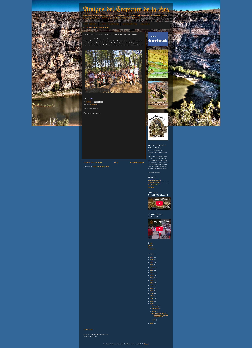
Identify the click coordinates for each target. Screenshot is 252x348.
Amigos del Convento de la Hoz (126, 9)
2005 (152, 304)
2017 (152, 272)
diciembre (155, 306)
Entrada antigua (137, 162)
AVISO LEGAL (145, 24)
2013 (152, 283)
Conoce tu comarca (154, 182)
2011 (152, 288)
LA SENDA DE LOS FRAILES (109, 24)
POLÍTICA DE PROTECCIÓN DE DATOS (96, 27)
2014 (152, 280)
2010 (152, 291)
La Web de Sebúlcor (154, 180)
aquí (91, 98)
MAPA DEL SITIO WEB (129, 24)
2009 (152, 293)
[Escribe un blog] (97, 102)
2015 (152, 278)
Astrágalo (151, 187)
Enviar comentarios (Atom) (101, 166)
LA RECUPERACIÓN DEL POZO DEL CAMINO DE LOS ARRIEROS (159, 315)
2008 (152, 296)
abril (153, 320)
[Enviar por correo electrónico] (95, 102)
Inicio (116, 162)
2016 (152, 275)
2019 (152, 267)
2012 (152, 285)
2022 (152, 262)
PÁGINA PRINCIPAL (90, 24)
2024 (152, 257)
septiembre (155, 308)
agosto (154, 311)
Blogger (146, 344)
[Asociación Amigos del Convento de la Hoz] (158, 140)
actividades (93, 104)
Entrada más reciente (93, 162)
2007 (152, 298)
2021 (152, 265)
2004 (152, 323)
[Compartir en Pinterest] (102, 102)
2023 (152, 260)
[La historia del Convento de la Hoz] (158, 108)
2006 (152, 301)
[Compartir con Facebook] (101, 102)
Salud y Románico (153, 185)
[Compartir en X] (99, 102)
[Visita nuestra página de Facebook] (158, 45)
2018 (152, 270)
